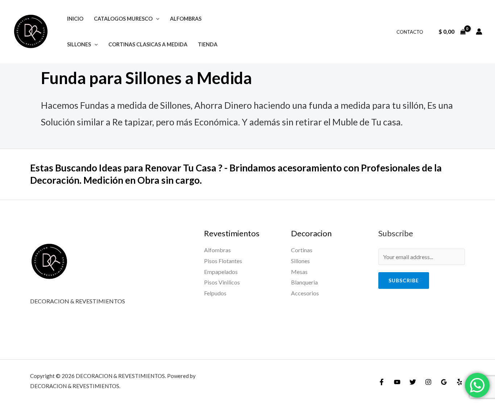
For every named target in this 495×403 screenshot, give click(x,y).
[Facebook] (381, 382)
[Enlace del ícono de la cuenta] (479, 31)
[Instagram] (428, 382)
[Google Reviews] (444, 382)
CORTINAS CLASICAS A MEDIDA (147, 44)
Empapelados (221, 271)
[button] (156, 19)
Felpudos (215, 293)
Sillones (300, 260)
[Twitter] (412, 382)
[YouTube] (397, 382)
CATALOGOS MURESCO (123, 19)
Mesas (299, 271)
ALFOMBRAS (185, 19)
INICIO (75, 19)
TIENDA (207, 44)
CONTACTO (409, 32)
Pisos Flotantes (223, 260)
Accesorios (305, 293)
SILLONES (79, 44)
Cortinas (301, 249)
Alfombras (217, 249)
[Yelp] (459, 382)
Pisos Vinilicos (222, 282)
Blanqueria (304, 282)
